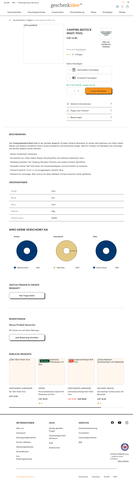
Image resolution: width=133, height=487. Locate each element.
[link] (43, 44)
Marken (122, 12)
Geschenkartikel (14, 12)
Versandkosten (80, 49)
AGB (51, 443)
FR (128, 2)
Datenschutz (54, 447)
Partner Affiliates (23, 442)
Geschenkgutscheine (36, 12)
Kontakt (7, 3)
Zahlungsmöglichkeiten (26, 437)
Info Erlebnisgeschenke (24, 457)
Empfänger (107, 12)
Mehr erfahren (123, 461)
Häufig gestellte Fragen (56, 429)
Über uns (20, 428)
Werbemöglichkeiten (25, 447)
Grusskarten (84, 433)
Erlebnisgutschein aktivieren (28, 3)
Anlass (93, 12)
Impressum (21, 433)
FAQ (13, 3)
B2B (80, 442)
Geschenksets (58, 12)
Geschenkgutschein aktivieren (57, 437)
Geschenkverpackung (88, 428)
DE (124, 2)
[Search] (122, 6)
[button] (69, 91)
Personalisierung (77, 12)
